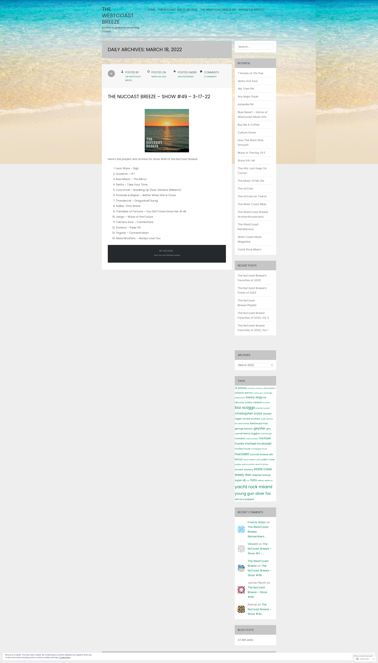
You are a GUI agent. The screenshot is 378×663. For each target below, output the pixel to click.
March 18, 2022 (158, 76)
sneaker (239, 469)
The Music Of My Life (251, 181)
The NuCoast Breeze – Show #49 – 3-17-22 (159, 96)
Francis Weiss (257, 522)
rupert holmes (261, 464)
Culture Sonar (247, 132)
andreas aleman (244, 392)
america (259, 388)
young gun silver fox (253, 493)
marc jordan (252, 438)
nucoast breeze (259, 454)
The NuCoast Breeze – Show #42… (260, 609)
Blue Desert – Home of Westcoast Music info (252, 114)
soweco (248, 469)
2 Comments (210, 76)
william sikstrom (265, 480)
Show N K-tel (246, 160)
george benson (244, 428)
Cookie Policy (65, 657)
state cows (263, 469)
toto (253, 480)
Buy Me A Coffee (248, 125)
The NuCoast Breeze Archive (177, 10)
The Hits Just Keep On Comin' (252, 170)
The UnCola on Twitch (252, 196)
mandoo (240, 438)
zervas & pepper (244, 499)
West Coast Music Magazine (250, 239)
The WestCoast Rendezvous (248, 227)
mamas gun (266, 433)
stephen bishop (261, 475)
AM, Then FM (246, 89)
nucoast (242, 454)
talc (248, 481)
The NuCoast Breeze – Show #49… (260, 570)
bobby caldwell (253, 402)
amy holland (269, 388)
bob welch (266, 403)
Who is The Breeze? (251, 10)
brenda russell (262, 408)
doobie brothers (251, 418)
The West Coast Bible (252, 204)
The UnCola (245, 188)
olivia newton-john (252, 459)
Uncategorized (186, 76)
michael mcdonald (258, 444)
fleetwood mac (259, 423)
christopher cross (248, 413)
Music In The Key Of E (251, 153)
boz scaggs (245, 407)
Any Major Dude (248, 96)
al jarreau (241, 388)
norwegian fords (259, 449)
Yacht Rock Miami (249, 249)
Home (151, 10)
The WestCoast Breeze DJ (218, 10)
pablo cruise (268, 459)
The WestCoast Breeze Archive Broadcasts (253, 214)
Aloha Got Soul (248, 81)
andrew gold (258, 393)
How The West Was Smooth (250, 142)
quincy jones (248, 464)
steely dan (243, 475)
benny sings (254, 397)
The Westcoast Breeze (118, 15)
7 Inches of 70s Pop (250, 73)
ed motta (244, 423)
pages (238, 464)
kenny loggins (251, 433)
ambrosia (251, 388)
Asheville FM (245, 104)
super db (240, 480)
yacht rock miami (253, 487)
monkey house (243, 448)
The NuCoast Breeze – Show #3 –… (260, 548)
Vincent (253, 544)
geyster (259, 428)
